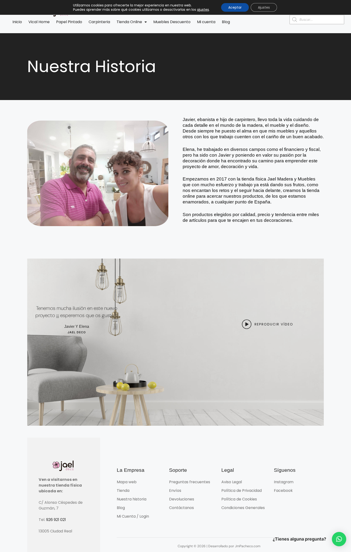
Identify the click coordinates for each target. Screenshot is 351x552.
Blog (226, 22)
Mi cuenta (206, 22)
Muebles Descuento (172, 22)
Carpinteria (99, 22)
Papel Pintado (69, 22)
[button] (339, 539)
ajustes (203, 9)
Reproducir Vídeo (274, 324)
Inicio (17, 22)
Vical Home (39, 22)
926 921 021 (56, 519)
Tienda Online (129, 22)
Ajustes (264, 7)
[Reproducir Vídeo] (247, 324)
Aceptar (235, 7)
